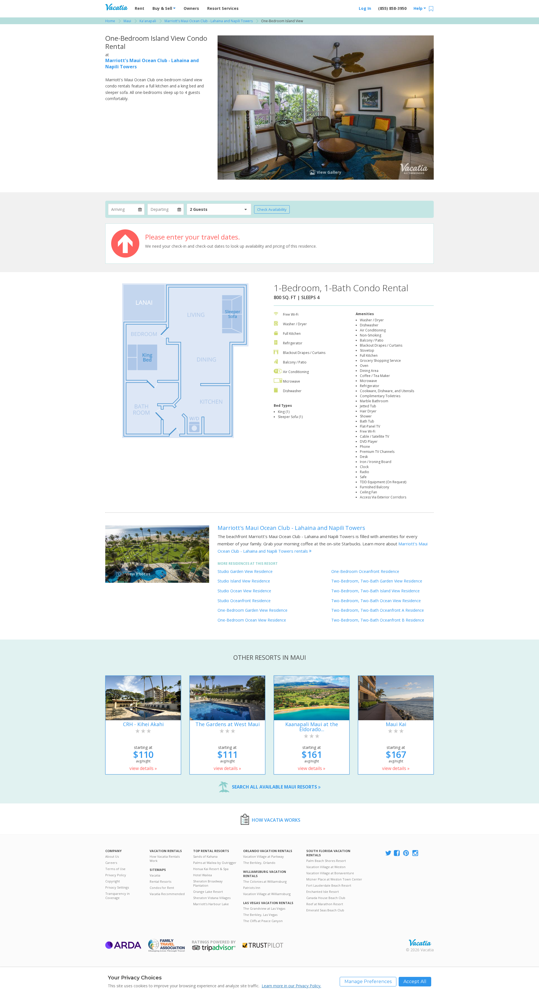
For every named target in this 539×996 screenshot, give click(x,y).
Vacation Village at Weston (326, 867)
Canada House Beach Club (325, 898)
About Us (112, 856)
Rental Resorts (160, 881)
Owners (191, 8)
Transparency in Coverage (117, 895)
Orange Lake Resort (208, 891)
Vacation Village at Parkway (263, 856)
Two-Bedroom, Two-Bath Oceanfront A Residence (377, 610)
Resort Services (223, 8)
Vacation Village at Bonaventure (330, 873)
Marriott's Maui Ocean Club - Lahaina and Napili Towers (291, 528)
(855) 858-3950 (392, 8)
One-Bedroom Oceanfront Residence (365, 571)
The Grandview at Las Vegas (264, 908)
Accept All (414, 981)
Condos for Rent (162, 888)
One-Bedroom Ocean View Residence (252, 620)
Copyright (112, 881)
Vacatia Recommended (167, 894)
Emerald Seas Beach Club (325, 910)
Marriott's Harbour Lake (211, 904)
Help (419, 8)
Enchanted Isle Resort (322, 891)
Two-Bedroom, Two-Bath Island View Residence (375, 590)
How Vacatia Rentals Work (165, 858)
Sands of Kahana (205, 856)
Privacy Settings (117, 887)
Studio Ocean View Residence (244, 590)
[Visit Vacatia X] (388, 853)
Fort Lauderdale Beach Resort (328, 885)
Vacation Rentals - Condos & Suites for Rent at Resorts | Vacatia (116, 7)
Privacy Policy (115, 875)
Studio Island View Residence (244, 581)
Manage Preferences (368, 981)
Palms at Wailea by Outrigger (214, 863)
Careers (111, 863)
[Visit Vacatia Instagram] (415, 853)
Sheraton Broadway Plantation (208, 883)
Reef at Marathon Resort (324, 904)
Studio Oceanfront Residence (244, 600)
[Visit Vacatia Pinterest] (406, 853)
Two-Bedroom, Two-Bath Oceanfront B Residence (377, 620)
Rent (139, 8)
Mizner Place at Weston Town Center (334, 879)
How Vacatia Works (276, 820)
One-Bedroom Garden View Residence (252, 610)
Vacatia (155, 875)
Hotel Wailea (202, 875)
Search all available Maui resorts (275, 787)
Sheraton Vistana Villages (211, 898)
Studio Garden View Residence (245, 571)
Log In (365, 8)
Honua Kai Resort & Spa (211, 869)
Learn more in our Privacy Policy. (291, 985)
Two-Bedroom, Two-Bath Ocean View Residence (376, 600)
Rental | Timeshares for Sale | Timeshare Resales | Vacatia (420, 942)
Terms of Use (115, 869)
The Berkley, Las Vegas (260, 915)
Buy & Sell (162, 8)
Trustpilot (263, 945)
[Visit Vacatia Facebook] (397, 853)
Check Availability (272, 209)
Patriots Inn (251, 888)
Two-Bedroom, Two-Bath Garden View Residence (376, 581)
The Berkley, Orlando (259, 863)
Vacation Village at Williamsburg (267, 894)
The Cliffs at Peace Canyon (263, 921)
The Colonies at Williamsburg (265, 881)
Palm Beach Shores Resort (326, 861)
